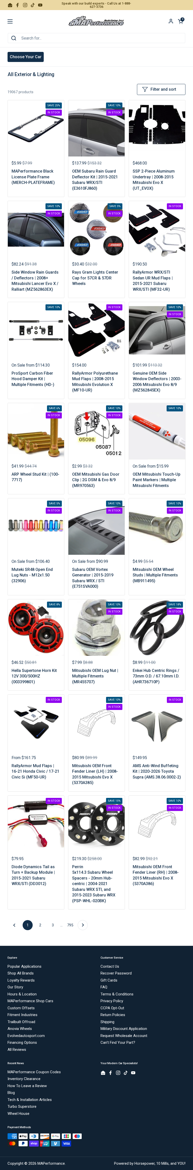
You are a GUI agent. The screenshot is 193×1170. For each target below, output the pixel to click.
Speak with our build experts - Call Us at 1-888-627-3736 (96, 5)
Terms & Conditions (117, 994)
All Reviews (17, 1049)
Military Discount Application (124, 1028)
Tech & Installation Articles (30, 1099)
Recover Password (116, 973)
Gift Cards (109, 980)
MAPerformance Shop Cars (30, 1001)
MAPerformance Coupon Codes (34, 1072)
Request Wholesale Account (124, 1035)
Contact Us (110, 966)
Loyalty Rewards (21, 980)
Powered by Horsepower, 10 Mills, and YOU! (149, 1163)
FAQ (104, 987)
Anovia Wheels (20, 1028)
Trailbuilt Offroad (21, 1022)
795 (71, 925)
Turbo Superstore (22, 1106)
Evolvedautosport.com (26, 1035)
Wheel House (18, 1113)
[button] (180, 21)
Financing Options (22, 1042)
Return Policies (113, 1015)
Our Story (15, 987)
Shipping (107, 1022)
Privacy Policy (112, 1001)
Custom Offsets (21, 1008)
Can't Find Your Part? (118, 1042)
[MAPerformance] (96, 21)
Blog (11, 1092)
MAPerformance (51, 1163)
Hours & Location (22, 994)
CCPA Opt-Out (112, 1008)
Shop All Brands (21, 973)
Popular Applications (24, 966)
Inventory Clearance (24, 1079)
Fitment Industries (22, 1015)
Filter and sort (163, 89)
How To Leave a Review (27, 1086)
